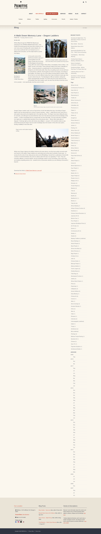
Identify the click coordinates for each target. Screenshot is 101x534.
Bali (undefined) (74, 331)
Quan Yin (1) (74, 344)
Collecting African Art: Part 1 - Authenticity (78, 72)
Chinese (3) (74, 341)
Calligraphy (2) (74, 288)
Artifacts (29, 19)
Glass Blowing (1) (75, 293)
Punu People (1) (75, 221)
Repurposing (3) (75, 95)
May (74, 375)
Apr (74, 363)
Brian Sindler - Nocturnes (77, 44)
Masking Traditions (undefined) (78, 238)
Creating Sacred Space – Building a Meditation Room (77, 59)
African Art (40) (74, 85)
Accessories (54, 19)
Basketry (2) (74, 188)
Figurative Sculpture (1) (76, 346)
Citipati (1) (73, 110)
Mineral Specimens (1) (76, 165)
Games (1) (73, 228)
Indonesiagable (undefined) (77, 321)
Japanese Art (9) (75, 216)
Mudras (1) (73, 200)
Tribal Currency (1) (75, 140)
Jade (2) (73, 258)
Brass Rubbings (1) (75, 241)
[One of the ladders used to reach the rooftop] (62, 94)
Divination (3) (74, 183)
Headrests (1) (74, 211)
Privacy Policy (31, 531)
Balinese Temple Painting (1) (78, 336)
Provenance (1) (74, 107)
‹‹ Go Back (84, 28)
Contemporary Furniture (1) (77, 87)
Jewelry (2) (73, 278)
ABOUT (31, 13)
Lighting (45, 19)
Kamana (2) (74, 153)
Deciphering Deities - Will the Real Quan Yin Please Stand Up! (78, 68)
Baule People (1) (75, 246)
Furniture (20, 19)
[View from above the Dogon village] (44, 94)
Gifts (20, 23)
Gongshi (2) (74, 118)
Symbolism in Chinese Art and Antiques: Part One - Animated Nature (78, 77)
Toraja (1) (73, 326)
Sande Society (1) (75, 138)
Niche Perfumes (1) (75, 251)
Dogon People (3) (75, 175)
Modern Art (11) (75, 173)
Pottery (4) (73, 145)
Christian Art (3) (74, 256)
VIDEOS (70, 13)
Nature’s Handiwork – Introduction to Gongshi (76, 64)
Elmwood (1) (74, 316)
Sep (74, 397)
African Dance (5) (75, 130)
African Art (17, 173)
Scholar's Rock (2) (75, 123)
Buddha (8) (73, 195)
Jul (74, 370)
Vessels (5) (73, 236)
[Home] (22, 5)
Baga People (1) (75, 253)
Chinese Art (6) (74, 296)
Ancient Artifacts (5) (75, 291)
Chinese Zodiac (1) (75, 261)
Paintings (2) (74, 334)
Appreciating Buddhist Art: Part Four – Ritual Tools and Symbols (78, 51)
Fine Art (63, 19)
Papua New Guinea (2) (76, 155)
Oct (74, 395)
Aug (74, 357)
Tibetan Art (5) (74, 113)
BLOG (76, 13)
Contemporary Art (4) (76, 231)
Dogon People (23, 173)
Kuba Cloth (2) (74, 90)
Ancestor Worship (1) (76, 306)
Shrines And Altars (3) (76, 248)
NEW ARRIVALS (39, 13)
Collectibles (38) (75, 105)
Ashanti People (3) (75, 243)
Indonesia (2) (74, 319)
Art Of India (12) (75, 226)
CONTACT (83, 13)
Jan (74, 385)
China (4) (73, 308)
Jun (74, 373)
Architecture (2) (74, 329)
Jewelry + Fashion (74, 19)
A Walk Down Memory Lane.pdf (33, 170)
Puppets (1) (74, 170)
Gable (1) (73, 324)
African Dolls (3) (75, 148)
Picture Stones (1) (75, 120)
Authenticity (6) (74, 102)
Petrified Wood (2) (75, 271)
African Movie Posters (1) (77, 281)
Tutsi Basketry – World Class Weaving (77, 55)
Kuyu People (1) (75, 168)
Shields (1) (73, 233)
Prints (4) (73, 283)
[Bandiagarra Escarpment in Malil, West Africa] (19, 64)
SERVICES (62, 13)
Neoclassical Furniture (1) (77, 276)
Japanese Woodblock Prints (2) (78, 223)
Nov (74, 361)
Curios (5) (73, 163)
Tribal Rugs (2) (74, 273)
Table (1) (73, 314)
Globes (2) (73, 115)
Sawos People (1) (75, 160)
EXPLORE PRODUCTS (51, 13)
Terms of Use (38, 531)
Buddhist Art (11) (75, 198)
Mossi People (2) (75, 150)
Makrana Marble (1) (75, 266)
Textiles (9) (73, 97)
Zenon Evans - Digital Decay (45, 517)
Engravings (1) (74, 286)
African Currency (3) (76, 100)
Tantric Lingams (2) (75, 268)
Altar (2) (73, 311)
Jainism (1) (73, 125)
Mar (74, 380)
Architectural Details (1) (76, 349)
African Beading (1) (75, 205)
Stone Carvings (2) (75, 303)
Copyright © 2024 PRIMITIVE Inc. (21, 531)
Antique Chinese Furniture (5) (78, 208)
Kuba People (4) (75, 92)
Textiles (37, 19)
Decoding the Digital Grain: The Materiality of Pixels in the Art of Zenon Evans (78, 39)
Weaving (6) (74, 193)
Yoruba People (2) (75, 185)
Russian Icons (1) (75, 178)
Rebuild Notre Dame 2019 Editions (77, 47)
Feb (74, 383)
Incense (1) (73, 298)
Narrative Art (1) (75, 339)
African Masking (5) (75, 133)
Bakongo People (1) (75, 263)
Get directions (22, 514)
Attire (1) (73, 301)
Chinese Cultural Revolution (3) (78, 213)
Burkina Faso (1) (75, 218)
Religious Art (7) (75, 180)
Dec (74, 390)
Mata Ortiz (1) (74, 143)
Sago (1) (73, 158)
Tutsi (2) (73, 190)
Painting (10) (74, 128)
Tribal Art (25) (74, 203)
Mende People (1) (75, 135)
